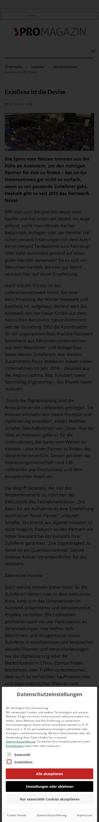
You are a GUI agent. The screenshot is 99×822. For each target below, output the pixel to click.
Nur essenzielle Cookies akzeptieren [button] (50, 799)
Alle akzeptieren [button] (49, 774)
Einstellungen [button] (15, 746)
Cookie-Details (16, 815)
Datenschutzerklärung (21, 741)
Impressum (84, 815)
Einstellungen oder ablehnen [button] (49, 786)
